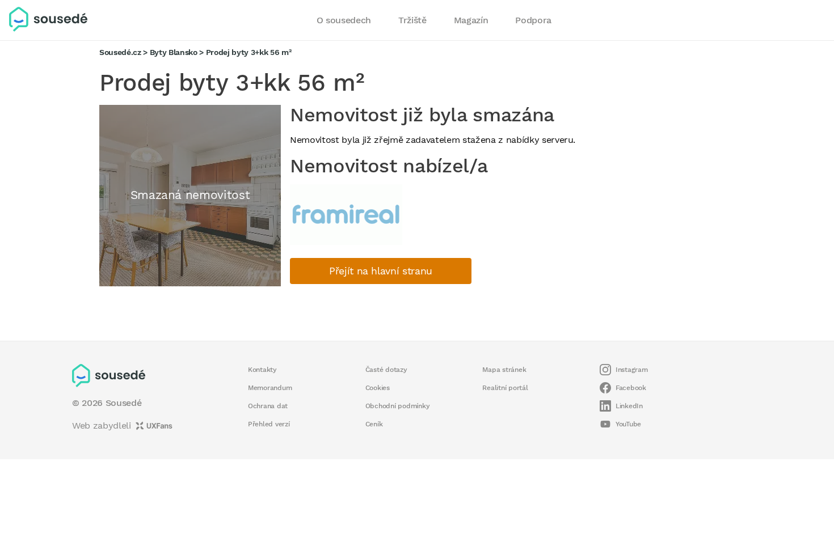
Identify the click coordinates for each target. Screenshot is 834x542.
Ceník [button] (374, 424)
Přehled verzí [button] (269, 424)
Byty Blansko (173, 52)
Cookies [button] (377, 388)
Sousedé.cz (120, 52)
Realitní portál (505, 388)
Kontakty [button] (262, 370)
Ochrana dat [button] (268, 406)
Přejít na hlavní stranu (380, 271)
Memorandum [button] (270, 388)
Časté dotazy (386, 370)
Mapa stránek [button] (504, 370)
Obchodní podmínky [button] (397, 406)
